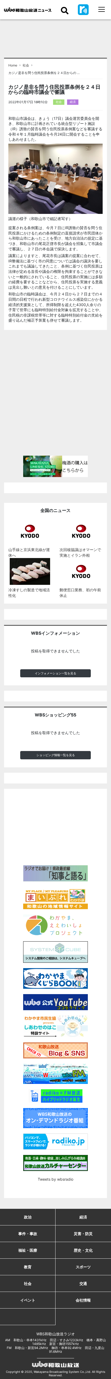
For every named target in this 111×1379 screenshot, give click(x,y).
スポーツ (83, 1267)
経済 (73, 102)
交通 (83, 1283)
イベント (27, 1300)
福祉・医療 (27, 1250)
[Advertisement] (55, 395)
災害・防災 (83, 1233)
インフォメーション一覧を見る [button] (55, 673)
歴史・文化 (83, 1250)
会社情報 (83, 1300)
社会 (26, 65)
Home (12, 65)
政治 (28, 1217)
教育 (28, 1267)
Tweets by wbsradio (55, 1179)
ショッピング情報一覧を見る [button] (55, 755)
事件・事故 (27, 1233)
